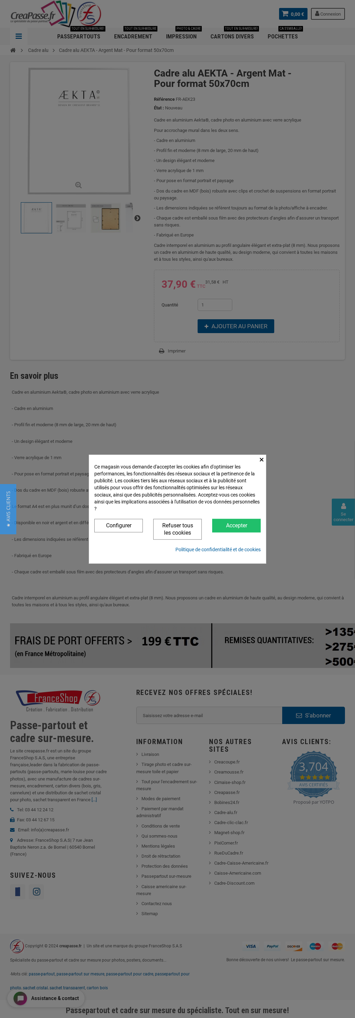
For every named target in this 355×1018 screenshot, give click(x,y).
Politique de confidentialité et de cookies (218, 549)
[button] (8, 509)
